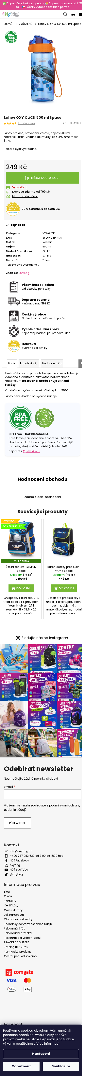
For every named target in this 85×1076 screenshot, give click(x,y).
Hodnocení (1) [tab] (52, 363)
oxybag (15, 865)
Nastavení (41, 1053)
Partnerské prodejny (17, 952)
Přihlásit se (17, 823)
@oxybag (16, 874)
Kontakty (10, 901)
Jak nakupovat (14, 915)
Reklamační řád (14, 928)
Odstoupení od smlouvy (20, 956)
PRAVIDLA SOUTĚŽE (16, 942)
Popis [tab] (11, 363)
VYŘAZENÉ (48, 233)
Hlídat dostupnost (45, 178)
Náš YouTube (19, 870)
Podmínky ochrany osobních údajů (28, 924)
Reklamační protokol (18, 933)
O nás (8, 896)
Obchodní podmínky (18, 919)
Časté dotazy (13, 910)
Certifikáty (11, 905)
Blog (7, 892)
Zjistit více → (31, 451)
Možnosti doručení (25, 196)
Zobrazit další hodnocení (42, 497)
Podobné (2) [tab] (29, 363)
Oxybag (24, 273)
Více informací (48, 1043)
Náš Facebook (19, 860)
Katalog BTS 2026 (16, 947)
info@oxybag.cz (21, 851)
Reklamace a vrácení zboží (22, 938)
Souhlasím (61, 1066)
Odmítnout (21, 1066)
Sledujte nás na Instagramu (45, 638)
